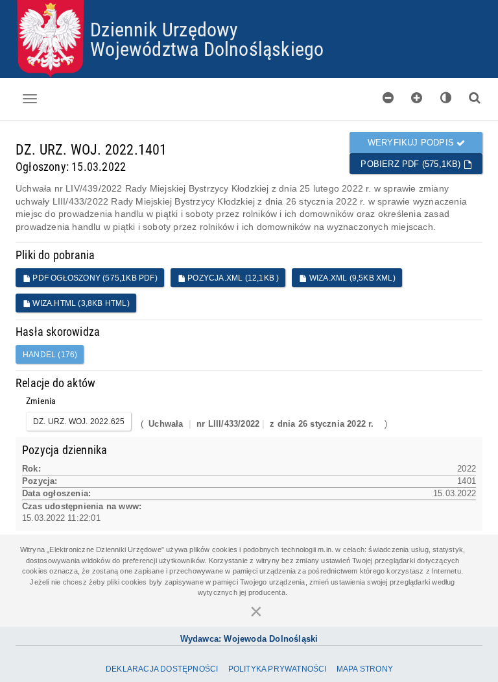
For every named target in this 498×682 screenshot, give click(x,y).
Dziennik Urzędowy (164, 29)
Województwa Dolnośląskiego (207, 48)
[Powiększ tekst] (417, 97)
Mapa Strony (365, 669)
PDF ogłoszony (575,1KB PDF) (94, 278)
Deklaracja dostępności (162, 669)
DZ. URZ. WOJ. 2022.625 (78, 421)
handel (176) (50, 354)
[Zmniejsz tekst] (388, 97)
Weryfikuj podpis (412, 142)
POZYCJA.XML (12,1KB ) (232, 278)
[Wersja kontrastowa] (446, 97)
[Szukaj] (474, 97)
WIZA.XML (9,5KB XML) (351, 278)
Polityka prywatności (277, 669)
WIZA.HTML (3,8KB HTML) (80, 303)
